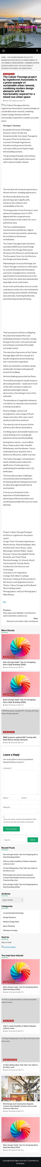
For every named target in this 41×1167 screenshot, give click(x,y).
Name (6, 798)
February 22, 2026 (15, 1070)
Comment (7, 768)
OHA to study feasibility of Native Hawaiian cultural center (20, 862)
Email (24, 798)
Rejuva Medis (6, 942)
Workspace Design (10, 930)
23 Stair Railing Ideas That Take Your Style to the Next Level (20, 869)
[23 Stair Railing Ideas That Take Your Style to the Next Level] (20, 1049)
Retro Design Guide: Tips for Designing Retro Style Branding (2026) (20, 855)
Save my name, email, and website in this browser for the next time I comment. (20, 820)
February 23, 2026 (15, 667)
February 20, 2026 (15, 742)
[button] (3, 50)
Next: (22, 619)
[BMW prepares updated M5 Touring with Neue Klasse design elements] (20, 722)
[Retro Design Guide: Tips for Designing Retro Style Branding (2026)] (20, 646)
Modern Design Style (11, 922)
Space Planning (9, 926)
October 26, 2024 (16, 100)
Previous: (19, 613)
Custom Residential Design (13, 913)
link (4, 602)
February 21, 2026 (15, 705)
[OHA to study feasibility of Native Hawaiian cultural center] (20, 1010)
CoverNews (31, 1161)
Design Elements (9, 74)
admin (7, 100)
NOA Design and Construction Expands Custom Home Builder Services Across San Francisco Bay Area (19, 877)
